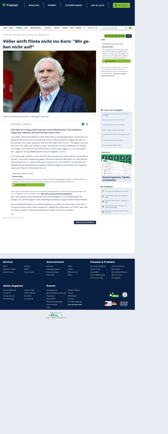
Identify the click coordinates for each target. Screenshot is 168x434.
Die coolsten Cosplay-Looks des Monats (113, 140)
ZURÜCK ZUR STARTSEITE (85, 222)
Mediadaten (72, 296)
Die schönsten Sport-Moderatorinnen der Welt (117, 191)
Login (129, 36)
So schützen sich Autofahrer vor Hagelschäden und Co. (116, 135)
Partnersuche (29, 272)
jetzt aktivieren (20, 185)
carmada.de (28, 299)
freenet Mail (94, 272)
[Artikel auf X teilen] (87, 124)
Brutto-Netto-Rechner (119, 272)
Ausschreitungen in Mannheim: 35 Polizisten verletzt (116, 196)
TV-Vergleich (116, 278)
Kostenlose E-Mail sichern (114, 36)
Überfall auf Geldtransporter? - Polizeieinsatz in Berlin (117, 201)
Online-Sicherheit (118, 266)
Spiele (70, 266)
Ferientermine (8, 272)
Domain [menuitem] (78, 28)
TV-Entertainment (73, 5)
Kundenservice (52, 290)
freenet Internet (9, 296)
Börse (5, 266)
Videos (70, 269)
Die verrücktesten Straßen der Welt (112, 145)
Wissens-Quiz (73, 272)
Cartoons (50, 266)
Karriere (71, 299)
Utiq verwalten (52, 304)
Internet (52, 5)
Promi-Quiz (51, 275)
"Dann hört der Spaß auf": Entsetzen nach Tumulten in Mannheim (116, 206)
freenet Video (29, 290)
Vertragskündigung (75, 302)
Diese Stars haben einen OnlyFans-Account (114, 120)
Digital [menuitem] (57, 28)
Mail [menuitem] (72, 28)
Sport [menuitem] (11, 28)
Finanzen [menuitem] (18, 28)
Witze (70, 275)
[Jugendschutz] (56, 315)
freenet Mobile (29, 293)
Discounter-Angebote (98, 266)
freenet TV (7, 293)
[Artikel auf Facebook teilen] (83, 124)
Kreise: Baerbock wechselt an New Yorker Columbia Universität (116, 114)
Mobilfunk (34, 5)
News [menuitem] (5, 28)
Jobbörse (27, 266)
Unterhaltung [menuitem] (35, 28)
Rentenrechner (117, 275)
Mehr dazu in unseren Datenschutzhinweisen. (56, 194)
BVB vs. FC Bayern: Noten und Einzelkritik (113, 130)
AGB (48, 307)
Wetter (27, 269)
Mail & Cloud (97, 5)
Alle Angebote (123, 5)
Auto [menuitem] (26, 28)
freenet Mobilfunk (9, 290)
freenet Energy (8, 299)
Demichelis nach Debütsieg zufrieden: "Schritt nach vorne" (116, 211)
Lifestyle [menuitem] (47, 28)
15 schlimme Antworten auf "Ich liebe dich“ (114, 125)
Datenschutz (51, 299)
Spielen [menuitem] (65, 28)
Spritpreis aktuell (9, 269)
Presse (70, 293)
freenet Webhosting (97, 275)
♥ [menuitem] (84, 27)
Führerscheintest (53, 272)
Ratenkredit (116, 269)
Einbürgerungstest (53, 269)
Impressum (51, 296)
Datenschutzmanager (54, 302)
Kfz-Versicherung (96, 278)
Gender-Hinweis (74, 290)
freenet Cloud (95, 269)
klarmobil (27, 296)
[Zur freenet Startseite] (10, 5)
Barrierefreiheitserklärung (56, 293)
